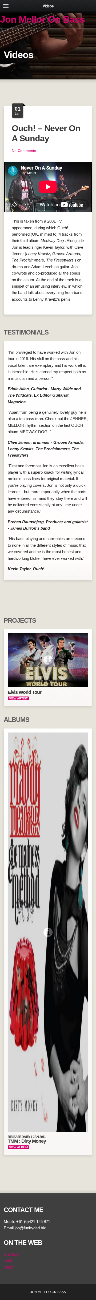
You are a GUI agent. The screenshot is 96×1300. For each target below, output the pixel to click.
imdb (8, 1260)
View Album (18, 1147)
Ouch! (9, 1267)
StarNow (11, 1254)
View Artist (18, 698)
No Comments (24, 150)
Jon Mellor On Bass (42, 19)
